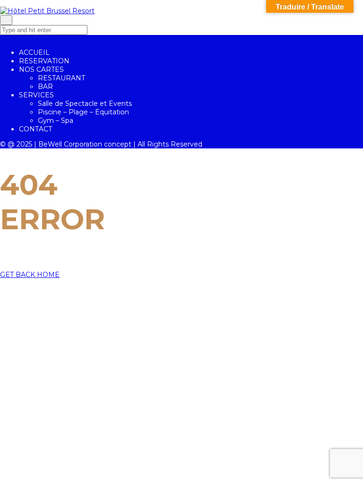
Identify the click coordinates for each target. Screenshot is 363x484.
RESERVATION (44, 61)
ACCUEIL (34, 52)
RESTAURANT (61, 78)
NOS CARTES (41, 69)
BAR (45, 86)
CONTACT (35, 129)
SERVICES (36, 95)
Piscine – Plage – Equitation (83, 112)
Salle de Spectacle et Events (85, 103)
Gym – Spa (55, 120)
